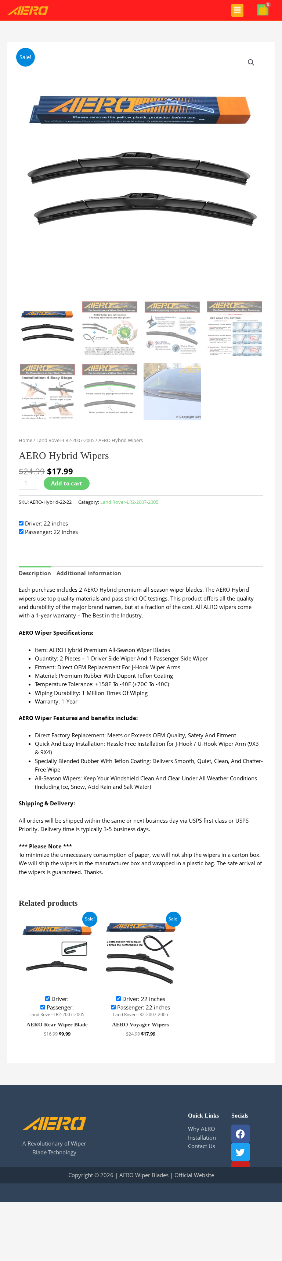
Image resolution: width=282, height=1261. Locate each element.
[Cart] (262, 9)
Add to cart (66, 483)
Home (25, 440)
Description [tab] (35, 573)
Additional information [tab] (89, 573)
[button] (237, 10)
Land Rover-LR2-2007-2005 (65, 440)
